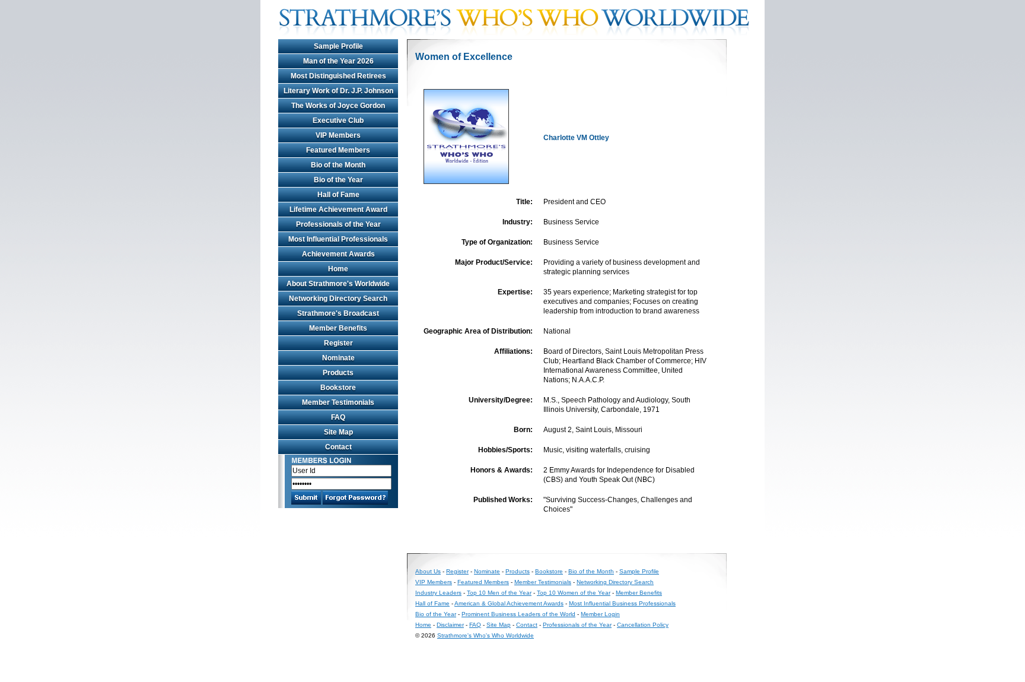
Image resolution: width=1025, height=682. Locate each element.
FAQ (338, 417)
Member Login (600, 614)
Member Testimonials (338, 402)
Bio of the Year (338, 180)
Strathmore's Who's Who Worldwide (485, 635)
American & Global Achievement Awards (509, 603)
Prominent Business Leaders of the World (518, 614)
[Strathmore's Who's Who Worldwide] (518, 37)
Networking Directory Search (338, 298)
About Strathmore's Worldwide (338, 284)
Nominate (338, 358)
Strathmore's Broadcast (338, 313)
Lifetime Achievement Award (338, 209)
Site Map (338, 432)
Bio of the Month (338, 165)
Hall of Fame (338, 195)
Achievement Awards (338, 254)
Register (338, 343)
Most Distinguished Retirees (338, 76)
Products (338, 373)
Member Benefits (338, 328)
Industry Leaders (438, 592)
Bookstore (338, 387)
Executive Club (338, 120)
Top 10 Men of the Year (499, 592)
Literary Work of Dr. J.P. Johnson (338, 91)
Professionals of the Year (338, 224)
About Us (428, 571)
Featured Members (338, 150)
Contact (338, 447)
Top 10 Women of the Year (573, 592)
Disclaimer (450, 624)
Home (338, 269)
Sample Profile (338, 46)
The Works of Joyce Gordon (338, 105)
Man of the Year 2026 (338, 61)
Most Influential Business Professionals (622, 603)
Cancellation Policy (643, 624)
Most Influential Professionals (338, 239)
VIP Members (338, 135)
